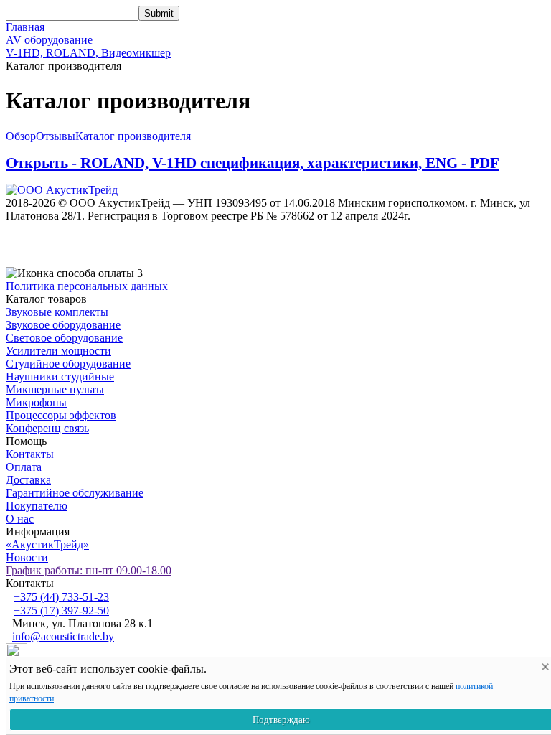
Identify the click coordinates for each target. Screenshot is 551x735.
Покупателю (36, 506)
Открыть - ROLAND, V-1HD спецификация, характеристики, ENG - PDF (252, 163)
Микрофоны (36, 402)
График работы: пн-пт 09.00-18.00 (88, 570)
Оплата (24, 467)
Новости (27, 557)
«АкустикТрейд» (47, 544)
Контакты (30, 454)
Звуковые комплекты (57, 312)
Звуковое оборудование (63, 325)
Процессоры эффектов (61, 415)
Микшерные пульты (55, 389)
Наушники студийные (60, 376)
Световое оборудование (64, 338)
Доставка (28, 480)
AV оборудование (49, 40)
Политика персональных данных (87, 286)
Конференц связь (47, 428)
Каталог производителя (133, 136)
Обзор (21, 136)
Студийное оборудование (68, 363)
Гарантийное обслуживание (74, 493)
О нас (20, 518)
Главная (25, 27)
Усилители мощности (58, 351)
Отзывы (55, 136)
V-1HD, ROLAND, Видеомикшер (88, 53)
